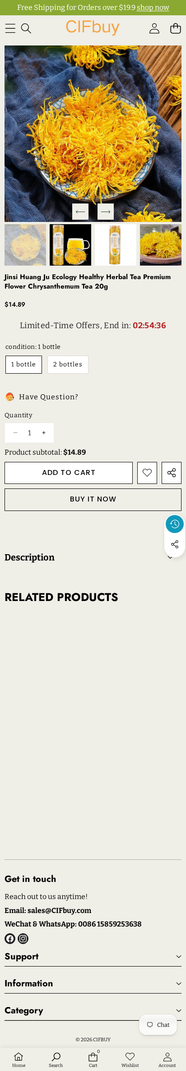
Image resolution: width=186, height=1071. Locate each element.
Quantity (18, 415)
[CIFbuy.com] (92, 28)
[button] (175, 28)
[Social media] (175, 544)
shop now (153, 7)
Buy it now (93, 499)
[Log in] (154, 28)
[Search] (26, 28)
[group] (25, 245)
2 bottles (68, 364)
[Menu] (10, 28)
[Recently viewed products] (175, 524)
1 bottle (23, 364)
